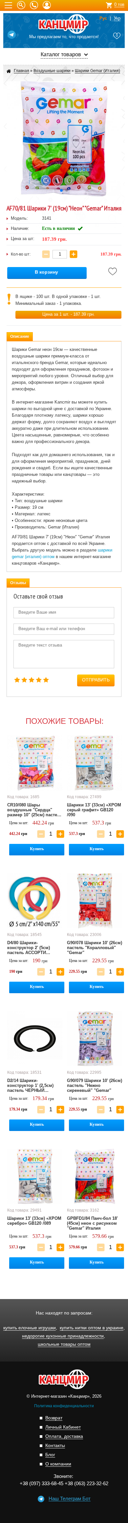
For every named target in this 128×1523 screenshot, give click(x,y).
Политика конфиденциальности (64, 1406)
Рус (103, 18)
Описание (19, 336)
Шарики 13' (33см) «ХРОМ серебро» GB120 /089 (34, 1221)
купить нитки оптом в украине (91, 1327)
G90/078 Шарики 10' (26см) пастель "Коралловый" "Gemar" (94, 947)
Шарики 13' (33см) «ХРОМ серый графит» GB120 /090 (94, 809)
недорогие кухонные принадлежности (63, 1336)
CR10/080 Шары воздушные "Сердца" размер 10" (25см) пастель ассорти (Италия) (34, 810)
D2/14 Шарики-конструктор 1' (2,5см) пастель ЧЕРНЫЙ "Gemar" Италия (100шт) (32, 1085)
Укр (117, 18)
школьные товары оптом (64, 1344)
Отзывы (18, 582)
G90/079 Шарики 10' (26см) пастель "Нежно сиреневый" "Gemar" (94, 1085)
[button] (61, 190)
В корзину (46, 272)
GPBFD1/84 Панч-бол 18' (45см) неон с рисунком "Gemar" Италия (92, 1223)
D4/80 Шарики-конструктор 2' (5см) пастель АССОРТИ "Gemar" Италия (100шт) (32, 947)
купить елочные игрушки (29, 1327)
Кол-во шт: (21, 254)
